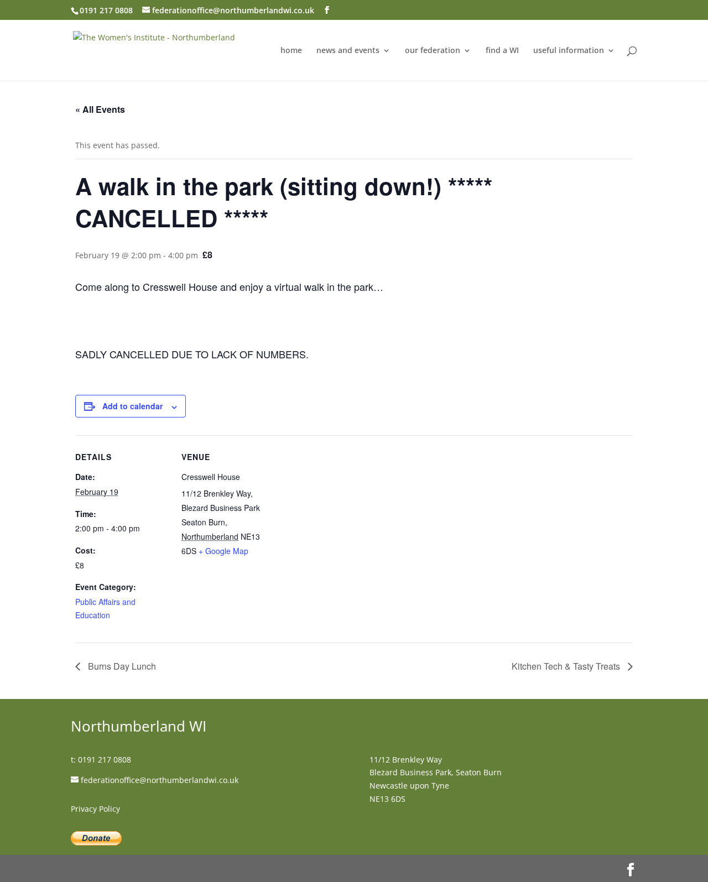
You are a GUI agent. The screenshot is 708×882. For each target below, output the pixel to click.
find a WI (502, 50)
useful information (568, 50)
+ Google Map (223, 550)
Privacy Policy (95, 808)
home (291, 50)
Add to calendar (132, 405)
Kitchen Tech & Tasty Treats (567, 666)
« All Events (100, 109)
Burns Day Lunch (121, 666)
